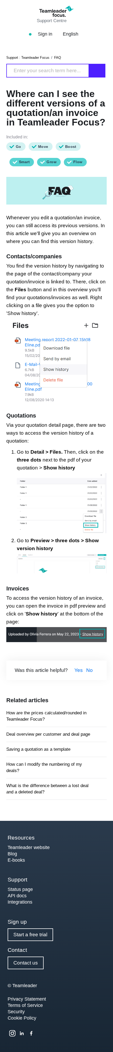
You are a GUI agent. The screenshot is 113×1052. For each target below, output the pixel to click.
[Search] (97, 70)
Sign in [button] (46, 34)
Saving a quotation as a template (38, 749)
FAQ (57, 58)
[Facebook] (31, 1033)
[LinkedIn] (22, 1033)
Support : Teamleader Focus (27, 58)
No (89, 670)
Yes (78, 670)
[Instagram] (12, 1033)
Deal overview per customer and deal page (48, 734)
